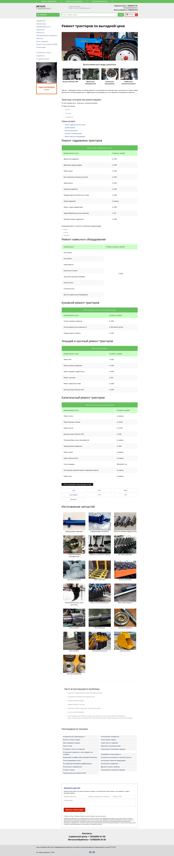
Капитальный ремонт (71, 130)
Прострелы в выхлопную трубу (111, 746)
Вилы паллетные (99, 579)
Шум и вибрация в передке (71, 743)
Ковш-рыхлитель (125, 651)
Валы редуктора (100, 627)
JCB (73, 490)
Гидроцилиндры (41, 24)
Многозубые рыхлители (99, 651)
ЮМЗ (125, 490)
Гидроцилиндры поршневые (74, 531)
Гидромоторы (40, 29)
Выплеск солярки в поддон (71, 739)
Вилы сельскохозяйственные (100, 602)
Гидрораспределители (43, 26)
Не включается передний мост (72, 767)
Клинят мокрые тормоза (108, 739)
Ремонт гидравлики (49, 1)
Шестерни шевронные (125, 554)
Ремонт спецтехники (74, 1)
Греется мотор (67, 746)
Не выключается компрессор (110, 736)
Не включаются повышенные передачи (113, 749)
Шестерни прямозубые (74, 674)
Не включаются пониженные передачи (113, 770)
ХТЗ (125, 495)
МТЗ (99, 490)
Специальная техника (43, 52)
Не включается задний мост (110, 763)
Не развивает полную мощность (111, 754)
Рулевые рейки (41, 47)
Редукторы (39, 38)
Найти (121, 14)
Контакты (77, 6)
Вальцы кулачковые (125, 579)
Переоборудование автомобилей (46, 35)
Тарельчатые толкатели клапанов (99, 554)
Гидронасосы (40, 32)
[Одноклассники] (92, 852)
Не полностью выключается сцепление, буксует (116, 757)
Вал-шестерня (74, 627)
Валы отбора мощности (125, 602)
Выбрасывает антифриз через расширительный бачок (80, 757)
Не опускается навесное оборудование (113, 760)
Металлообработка (99, 1)
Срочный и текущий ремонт (73, 133)
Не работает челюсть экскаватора (74, 749)
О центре (71, 6)
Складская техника (42, 59)
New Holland (73, 495)
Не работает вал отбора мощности (74, 736)
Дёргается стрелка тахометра (110, 767)
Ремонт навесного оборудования (75, 136)
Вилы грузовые (74, 651)
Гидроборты (40, 55)
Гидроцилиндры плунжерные (100, 531)
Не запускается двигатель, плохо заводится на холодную (78, 753)
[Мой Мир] (94, 852)
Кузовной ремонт (70, 127)
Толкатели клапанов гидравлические (125, 531)
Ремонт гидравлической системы (75, 124)
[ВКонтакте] (90, 852)
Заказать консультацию (74, 810)
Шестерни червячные (125, 627)
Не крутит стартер (68, 770)
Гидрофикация (40, 21)
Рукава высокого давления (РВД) (46, 44)
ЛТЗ (99, 495)
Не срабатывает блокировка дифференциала (77, 763)
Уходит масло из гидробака (109, 743)
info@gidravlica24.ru (131, 8)
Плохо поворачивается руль (72, 760)
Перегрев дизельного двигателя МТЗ (74, 773)
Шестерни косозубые (74, 579)
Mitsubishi (73, 499)
